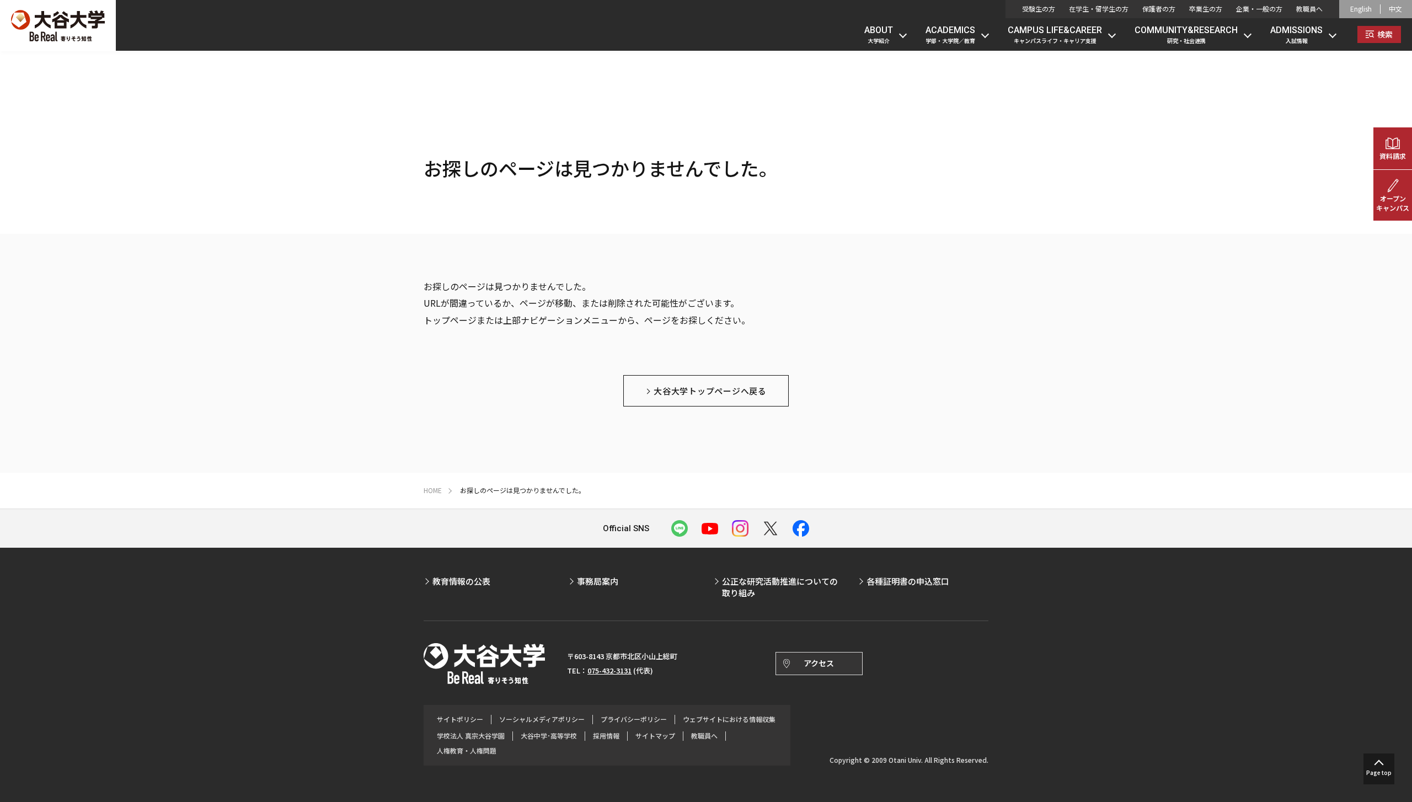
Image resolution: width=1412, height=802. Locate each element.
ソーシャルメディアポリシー (542, 719)
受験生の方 (1038, 8)
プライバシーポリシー (634, 719)
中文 (1395, 8)
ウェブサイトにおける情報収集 (729, 719)
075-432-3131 (609, 670)
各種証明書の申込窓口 (908, 581)
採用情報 (606, 735)
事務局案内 (597, 581)
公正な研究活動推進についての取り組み (780, 586)
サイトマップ (655, 735)
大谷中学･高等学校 (549, 735)
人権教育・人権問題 (466, 750)
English (1361, 8)
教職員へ (1309, 8)
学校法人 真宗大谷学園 (471, 735)
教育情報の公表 (461, 581)
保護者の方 (1158, 8)
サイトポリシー (460, 719)
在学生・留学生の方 (1098, 8)
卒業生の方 (1205, 8)
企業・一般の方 (1259, 8)
